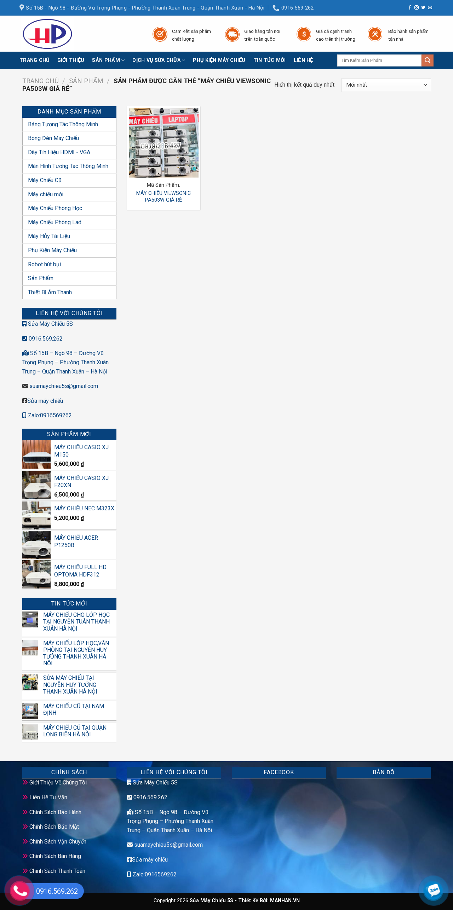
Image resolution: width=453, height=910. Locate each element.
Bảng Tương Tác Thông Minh (63, 124)
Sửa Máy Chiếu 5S (50, 323)
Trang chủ (40, 81)
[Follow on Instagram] (416, 7)
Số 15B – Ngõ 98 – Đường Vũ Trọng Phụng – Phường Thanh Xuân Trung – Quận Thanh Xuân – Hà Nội (65, 362)
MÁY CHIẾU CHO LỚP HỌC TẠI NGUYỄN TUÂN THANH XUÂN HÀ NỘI (76, 622)
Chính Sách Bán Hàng (55, 856)
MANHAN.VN (285, 901)
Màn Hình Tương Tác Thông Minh (68, 166)
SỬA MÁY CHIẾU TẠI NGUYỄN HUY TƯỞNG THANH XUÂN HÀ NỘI (70, 684)
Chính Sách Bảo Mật (54, 826)
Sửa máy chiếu (45, 401)
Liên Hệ (303, 60)
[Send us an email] (430, 7)
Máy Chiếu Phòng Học (55, 208)
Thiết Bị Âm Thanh (50, 292)
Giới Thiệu (71, 60)
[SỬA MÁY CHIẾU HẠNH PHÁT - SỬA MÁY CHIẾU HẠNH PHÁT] (78, 34)
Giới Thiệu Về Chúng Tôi (58, 782)
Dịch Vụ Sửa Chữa (156, 60)
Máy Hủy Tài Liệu (49, 236)
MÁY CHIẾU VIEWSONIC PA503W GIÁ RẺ (163, 196)
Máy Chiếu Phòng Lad (54, 222)
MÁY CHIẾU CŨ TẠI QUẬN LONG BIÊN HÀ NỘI (75, 731)
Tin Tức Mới (269, 60)
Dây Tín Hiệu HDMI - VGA (59, 152)
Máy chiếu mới (45, 194)
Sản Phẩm (106, 60)
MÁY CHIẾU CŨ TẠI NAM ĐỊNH (73, 709)
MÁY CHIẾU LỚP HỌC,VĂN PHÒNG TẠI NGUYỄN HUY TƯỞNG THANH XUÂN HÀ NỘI (76, 653)
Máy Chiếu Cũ (45, 180)
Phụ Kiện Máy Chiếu (219, 60)
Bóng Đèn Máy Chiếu (53, 138)
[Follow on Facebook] (410, 7)
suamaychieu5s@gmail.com (63, 386)
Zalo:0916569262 (49, 415)
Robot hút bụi (44, 264)
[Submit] (428, 60)
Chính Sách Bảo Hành (55, 812)
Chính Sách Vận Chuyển (57, 841)
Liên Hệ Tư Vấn (48, 797)
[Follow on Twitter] (423, 7)
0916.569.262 (45, 338)
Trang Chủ (34, 60)
